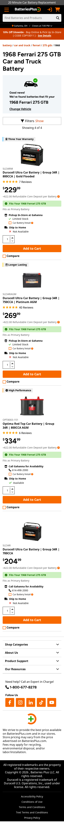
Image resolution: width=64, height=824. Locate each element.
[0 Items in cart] (57, 9)
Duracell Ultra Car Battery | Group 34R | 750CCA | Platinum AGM (31, 300)
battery (7, 45)
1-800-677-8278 (23, 687)
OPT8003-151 (10, 419)
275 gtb (47, 45)
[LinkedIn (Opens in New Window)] (30, 702)
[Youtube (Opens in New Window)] (51, 702)
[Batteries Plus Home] (28, 9)
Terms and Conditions (32, 807)
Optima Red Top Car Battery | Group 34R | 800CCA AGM (28, 426)
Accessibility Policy (32, 796)
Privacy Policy (32, 817)
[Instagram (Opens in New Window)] (20, 702)
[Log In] (50, 9)
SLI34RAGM (9, 294)
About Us (11, 653)
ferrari (36, 45)
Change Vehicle (20, 109)
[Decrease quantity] (12, 240)
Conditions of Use (32, 801)
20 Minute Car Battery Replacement (32, 2)
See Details (44, 35)
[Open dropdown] (58, 196)
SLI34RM (8, 168)
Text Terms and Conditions (32, 812)
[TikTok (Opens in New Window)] (41, 702)
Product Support (16, 661)
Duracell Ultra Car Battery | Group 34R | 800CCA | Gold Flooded (31, 174)
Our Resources (15, 669)
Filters (29, 121)
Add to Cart (32, 248)
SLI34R (7, 545)
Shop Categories (16, 644)
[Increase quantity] (12, 237)
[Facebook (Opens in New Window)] (9, 702)
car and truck (22, 45)
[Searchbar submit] (57, 17)
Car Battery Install (21, 223)
